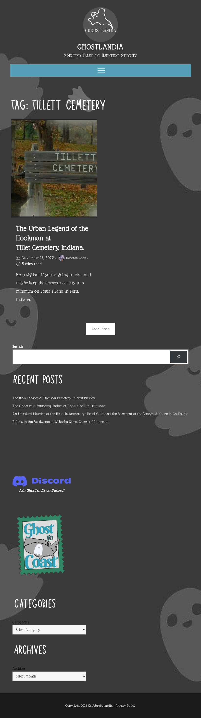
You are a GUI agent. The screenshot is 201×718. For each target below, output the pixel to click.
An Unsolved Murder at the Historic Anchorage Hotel (54, 414)
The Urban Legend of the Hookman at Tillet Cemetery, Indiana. (52, 238)
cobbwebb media (101, 705)
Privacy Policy (126, 705)
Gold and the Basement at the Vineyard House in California (142, 414)
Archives (19, 669)
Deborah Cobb (76, 258)
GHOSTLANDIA (100, 47)
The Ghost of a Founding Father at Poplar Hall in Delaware (59, 406)
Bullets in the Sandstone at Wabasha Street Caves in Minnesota (61, 422)
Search (18, 346)
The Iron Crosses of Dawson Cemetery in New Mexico (54, 398)
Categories (21, 622)
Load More (100, 329)
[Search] (178, 357)
